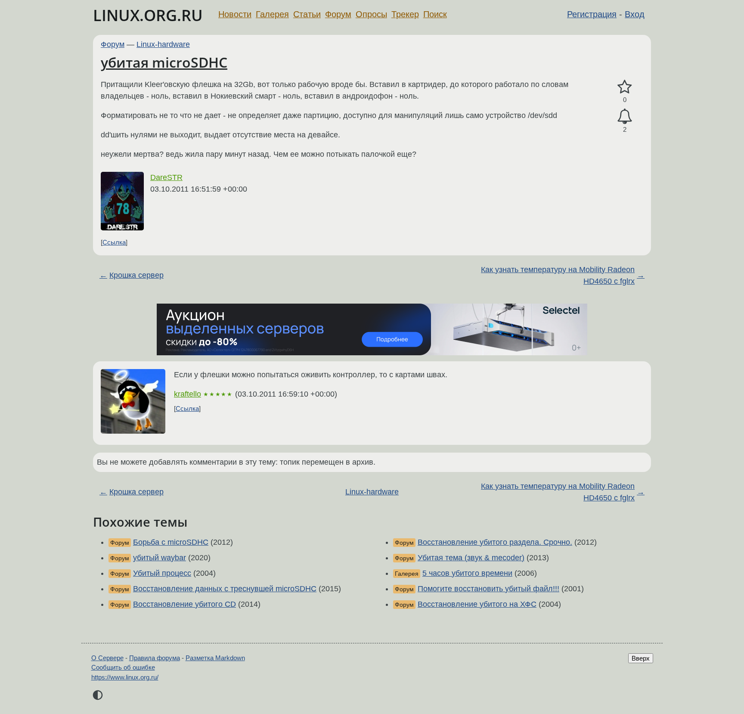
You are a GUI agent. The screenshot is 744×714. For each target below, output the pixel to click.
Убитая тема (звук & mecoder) (471, 557)
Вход (635, 14)
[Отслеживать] (625, 116)
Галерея (272, 14)
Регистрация (592, 14)
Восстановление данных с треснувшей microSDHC (224, 588)
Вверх (641, 658)
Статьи (307, 14)
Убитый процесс (162, 573)
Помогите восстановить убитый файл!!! (488, 588)
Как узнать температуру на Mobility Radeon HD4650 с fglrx (558, 275)
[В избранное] (625, 87)
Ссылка (114, 242)
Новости (234, 14)
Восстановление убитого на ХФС (477, 604)
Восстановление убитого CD (184, 604)
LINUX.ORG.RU (148, 15)
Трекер (405, 14)
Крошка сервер (136, 275)
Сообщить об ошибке (123, 667)
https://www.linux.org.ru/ (124, 677)
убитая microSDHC (164, 62)
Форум (338, 14)
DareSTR (166, 177)
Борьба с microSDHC (170, 542)
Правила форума (154, 657)
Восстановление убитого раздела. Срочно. (495, 542)
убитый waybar (159, 557)
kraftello (187, 394)
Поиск (435, 14)
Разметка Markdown (215, 657)
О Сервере (107, 657)
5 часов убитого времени (467, 573)
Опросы (371, 14)
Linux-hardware (163, 44)
